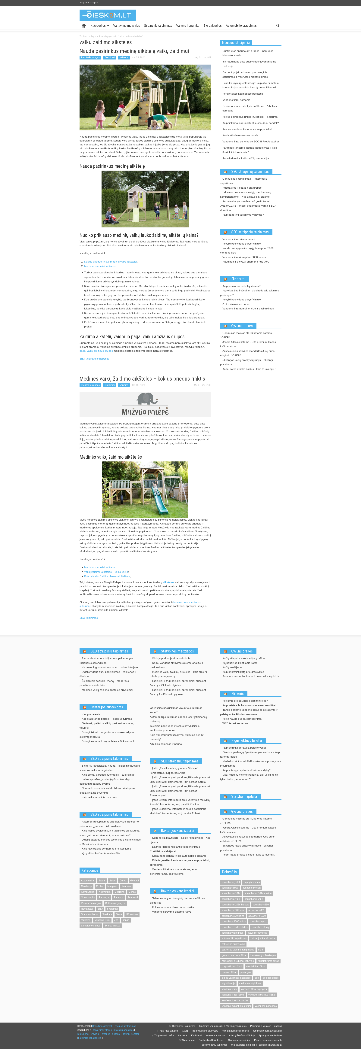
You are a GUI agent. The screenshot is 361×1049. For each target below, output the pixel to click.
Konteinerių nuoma (215, 1035)
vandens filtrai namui (233, 994)
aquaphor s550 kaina (233, 910)
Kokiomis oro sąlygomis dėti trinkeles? (245, 700)
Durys (123, 880)
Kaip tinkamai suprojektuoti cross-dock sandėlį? (250, 122)
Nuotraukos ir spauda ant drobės (242, 187)
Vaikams (124, 57)
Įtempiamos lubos (90, 925)
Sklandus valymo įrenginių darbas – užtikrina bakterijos (177, 900)
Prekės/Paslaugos (90, 57)
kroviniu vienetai (130, 1034)
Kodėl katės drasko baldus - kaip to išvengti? (248, 368)
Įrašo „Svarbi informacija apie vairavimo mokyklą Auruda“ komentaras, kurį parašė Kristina (180, 802)
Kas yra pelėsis (91, 714)
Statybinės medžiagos (177, 651)
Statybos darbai (89, 914)
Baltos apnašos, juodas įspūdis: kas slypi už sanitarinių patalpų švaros (107, 781)
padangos (245, 972)
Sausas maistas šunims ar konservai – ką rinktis (250, 676)
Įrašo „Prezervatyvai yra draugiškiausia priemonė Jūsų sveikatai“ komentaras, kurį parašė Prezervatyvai (180, 791)
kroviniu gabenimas (124, 1030)
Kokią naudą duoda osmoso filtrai (242, 718)
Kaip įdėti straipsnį (89, 2)
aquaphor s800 (256, 910)
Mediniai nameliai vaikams (99, 266)
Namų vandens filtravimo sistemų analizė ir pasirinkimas (176, 665)
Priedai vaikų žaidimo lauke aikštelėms (107, 576)
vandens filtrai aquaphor (254, 989)
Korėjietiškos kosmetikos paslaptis (242, 93)
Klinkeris (237, 693)
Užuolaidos (132, 914)
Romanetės (87, 908)
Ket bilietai (196, 1035)
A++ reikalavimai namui (236, 304)
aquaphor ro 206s (254, 899)
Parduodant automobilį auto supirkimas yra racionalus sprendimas (106, 660)
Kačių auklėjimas (232, 667)
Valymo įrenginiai (187, 25)
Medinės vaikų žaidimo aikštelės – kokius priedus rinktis (142, 378)
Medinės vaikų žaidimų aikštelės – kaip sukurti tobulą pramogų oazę (178, 674)
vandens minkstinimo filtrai (236, 1006)
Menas (132, 891)
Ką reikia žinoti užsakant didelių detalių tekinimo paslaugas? (249, 292)
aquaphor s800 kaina (233, 915)
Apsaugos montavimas (270, 1035)
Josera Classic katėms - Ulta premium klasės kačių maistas (248, 344)
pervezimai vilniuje (102, 1030)
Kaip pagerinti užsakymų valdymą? (243, 214)
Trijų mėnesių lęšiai (164, 1035)
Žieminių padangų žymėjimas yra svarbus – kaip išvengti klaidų (250, 754)
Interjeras (112, 886)
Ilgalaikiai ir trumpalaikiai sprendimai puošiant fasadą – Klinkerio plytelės (178, 683)
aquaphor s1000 (257, 915)
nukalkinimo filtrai (255, 966)
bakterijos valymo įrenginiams (238, 949)
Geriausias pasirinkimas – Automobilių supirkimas (244, 181)
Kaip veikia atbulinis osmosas (99, 797)
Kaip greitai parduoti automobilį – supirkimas (108, 774)
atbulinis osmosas (257, 932)
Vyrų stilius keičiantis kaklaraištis (101, 853)
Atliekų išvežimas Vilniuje (242, 1035)
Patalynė (118, 897)
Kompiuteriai (88, 891)
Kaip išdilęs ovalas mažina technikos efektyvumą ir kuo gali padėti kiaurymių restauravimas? (110, 833)
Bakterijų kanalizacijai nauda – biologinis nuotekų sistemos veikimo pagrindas (110, 768)
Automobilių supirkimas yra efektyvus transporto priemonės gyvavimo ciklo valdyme (109, 824)
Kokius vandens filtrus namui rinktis (173, 907)
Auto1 (185, 1030)
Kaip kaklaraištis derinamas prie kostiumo (106, 848)
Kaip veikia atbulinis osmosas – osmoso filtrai (249, 705)
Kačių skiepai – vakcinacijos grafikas (243, 658)
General (134, 880)
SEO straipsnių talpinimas (250, 171)
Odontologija (88, 897)
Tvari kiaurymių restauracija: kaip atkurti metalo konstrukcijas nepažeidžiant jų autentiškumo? (250, 85)
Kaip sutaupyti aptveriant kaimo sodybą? (246, 770)
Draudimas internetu (102, 1026)
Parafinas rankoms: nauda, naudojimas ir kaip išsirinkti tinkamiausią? (249, 150)
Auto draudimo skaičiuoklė (235, 1030)
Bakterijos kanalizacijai (177, 830)
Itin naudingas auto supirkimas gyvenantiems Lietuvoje (249, 64)
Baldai (102, 880)
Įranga (125, 920)
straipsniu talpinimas (250, 983)
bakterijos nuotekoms (233, 944)
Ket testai (182, 1035)
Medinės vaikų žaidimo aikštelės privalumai (107, 689)
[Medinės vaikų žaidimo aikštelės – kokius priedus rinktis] (145, 404)
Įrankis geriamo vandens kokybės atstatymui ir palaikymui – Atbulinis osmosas (249, 712)
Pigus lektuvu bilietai (246, 740)
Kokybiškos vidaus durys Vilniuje (241, 243)
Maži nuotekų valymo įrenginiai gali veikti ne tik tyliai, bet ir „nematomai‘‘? (249, 777)
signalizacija (228, 983)
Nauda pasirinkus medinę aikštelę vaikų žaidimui (134, 51)
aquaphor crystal (231, 882)
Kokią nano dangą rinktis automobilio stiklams (179, 855)
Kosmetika (104, 891)
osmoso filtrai (229, 972)
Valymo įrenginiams (236, 1026)
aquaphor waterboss (232, 932)
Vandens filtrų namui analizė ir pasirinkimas (248, 308)
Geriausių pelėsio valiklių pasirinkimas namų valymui (107, 725)
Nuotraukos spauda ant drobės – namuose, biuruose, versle (248, 53)
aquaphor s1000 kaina (234, 921)
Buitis (112, 880)
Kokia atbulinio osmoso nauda (240, 135)
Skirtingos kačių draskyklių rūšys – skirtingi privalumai (246, 362)
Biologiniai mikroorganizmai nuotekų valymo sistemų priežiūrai (107, 734)
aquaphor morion (252, 887)
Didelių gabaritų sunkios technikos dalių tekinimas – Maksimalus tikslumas (110, 842)
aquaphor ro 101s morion (258, 893)
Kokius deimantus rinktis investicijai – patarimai (250, 116)
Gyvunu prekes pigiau (239, 1040)
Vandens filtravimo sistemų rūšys (171, 911)
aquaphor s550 (261, 904)
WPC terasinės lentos (235, 723)
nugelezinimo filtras (268, 960)
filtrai (260, 949)
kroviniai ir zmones (100, 1034)
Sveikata (107, 914)
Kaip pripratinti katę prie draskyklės (243, 671)
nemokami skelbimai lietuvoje (238, 960)
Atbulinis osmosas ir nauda (166, 743)
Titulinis (83, 36)
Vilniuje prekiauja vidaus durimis (171, 658)
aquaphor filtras (230, 887)
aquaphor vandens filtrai (235, 927)
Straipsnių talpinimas (158, 25)
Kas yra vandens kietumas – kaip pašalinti (247, 129)
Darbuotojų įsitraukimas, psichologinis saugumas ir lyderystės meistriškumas (245, 74)
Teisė (119, 914)
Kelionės (126, 886)
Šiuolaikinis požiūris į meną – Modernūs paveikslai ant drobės (104, 683)
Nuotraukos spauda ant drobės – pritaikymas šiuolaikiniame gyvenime (107, 790)
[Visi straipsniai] (84, 26)
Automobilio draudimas (241, 25)
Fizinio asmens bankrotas (205, 1030)
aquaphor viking (260, 927)
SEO (100, 908)
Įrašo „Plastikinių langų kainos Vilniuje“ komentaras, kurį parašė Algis (174, 770)
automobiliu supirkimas (234, 938)
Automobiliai (87, 880)
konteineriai (83, 1034)
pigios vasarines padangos (236, 977)
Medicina (119, 891)
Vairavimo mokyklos (126, 25)
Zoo (116, 920)
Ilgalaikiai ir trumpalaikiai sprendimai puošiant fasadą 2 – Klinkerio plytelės (178, 692)
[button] (277, 25)
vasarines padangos (266, 1006)
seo (257, 977)
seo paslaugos (271, 977)
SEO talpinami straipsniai (94, 358)
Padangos (104, 897)
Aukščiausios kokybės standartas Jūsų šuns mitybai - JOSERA (247, 353)
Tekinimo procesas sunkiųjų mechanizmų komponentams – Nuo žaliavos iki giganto (245, 194)
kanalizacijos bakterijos (263, 955)
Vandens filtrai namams (236, 99)
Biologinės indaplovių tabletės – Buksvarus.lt (108, 741)
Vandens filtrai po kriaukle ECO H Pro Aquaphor (250, 141)
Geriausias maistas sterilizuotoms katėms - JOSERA (246, 335)
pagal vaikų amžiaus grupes (96, 350)
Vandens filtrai (102, 920)
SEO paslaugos (187, 1040)
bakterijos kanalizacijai (263, 938)
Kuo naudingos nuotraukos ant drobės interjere (110, 667)
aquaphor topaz (258, 921)
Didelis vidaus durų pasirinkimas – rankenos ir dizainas (108, 674)
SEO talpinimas (89, 617)
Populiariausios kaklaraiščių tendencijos (245, 158)
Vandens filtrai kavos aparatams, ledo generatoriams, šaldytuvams (173, 871)
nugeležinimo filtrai (232, 966)
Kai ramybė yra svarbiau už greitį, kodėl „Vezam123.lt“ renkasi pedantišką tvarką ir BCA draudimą (248, 206)
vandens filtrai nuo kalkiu (261, 994)
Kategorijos (97, 27)
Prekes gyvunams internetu (268, 1040)
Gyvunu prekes (242, 326)
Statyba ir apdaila (244, 796)
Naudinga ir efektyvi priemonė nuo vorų (245, 261)
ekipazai (116, 1034)
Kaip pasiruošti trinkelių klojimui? (241, 285)
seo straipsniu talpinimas (214, 1045)
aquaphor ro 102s (231, 899)
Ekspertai (238, 279)
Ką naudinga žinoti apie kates (239, 662)
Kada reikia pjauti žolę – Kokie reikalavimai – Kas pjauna (180, 840)
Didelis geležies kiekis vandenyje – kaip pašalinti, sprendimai (180, 862)
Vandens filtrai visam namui (238, 239)
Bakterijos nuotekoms (107, 707)
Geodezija (86, 886)
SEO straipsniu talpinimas (109, 651)
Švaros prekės (112, 925)
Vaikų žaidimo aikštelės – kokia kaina (106, 571)
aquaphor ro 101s (231, 893)
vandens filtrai (229, 989)
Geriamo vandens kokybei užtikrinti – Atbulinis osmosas (249, 108)
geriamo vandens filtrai (234, 955)
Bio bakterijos (212, 25)
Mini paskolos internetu (243, 1045)
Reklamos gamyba (115, 903)
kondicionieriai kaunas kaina (267, 1030)
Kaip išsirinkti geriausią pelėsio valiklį (244, 747)
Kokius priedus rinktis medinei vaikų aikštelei (110, 261)
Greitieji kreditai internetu (211, 1040)
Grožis (99, 886)
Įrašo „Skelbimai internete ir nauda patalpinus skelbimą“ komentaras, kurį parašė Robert (178, 811)
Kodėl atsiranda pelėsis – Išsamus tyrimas (107, 718)
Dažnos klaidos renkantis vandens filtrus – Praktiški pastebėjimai (176, 849)
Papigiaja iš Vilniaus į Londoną (266, 1026)
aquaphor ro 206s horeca (235, 904)
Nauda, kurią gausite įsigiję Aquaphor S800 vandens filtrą (247, 250)
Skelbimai (110, 57)
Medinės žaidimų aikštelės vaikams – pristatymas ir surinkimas (250, 763)
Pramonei (132, 897)
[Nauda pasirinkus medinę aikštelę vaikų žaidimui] (145, 97)
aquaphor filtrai (252, 882)
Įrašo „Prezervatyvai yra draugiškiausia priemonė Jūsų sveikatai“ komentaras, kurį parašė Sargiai (180, 779)
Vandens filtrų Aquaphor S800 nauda (244, 257)
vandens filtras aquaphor (235, 1000)
